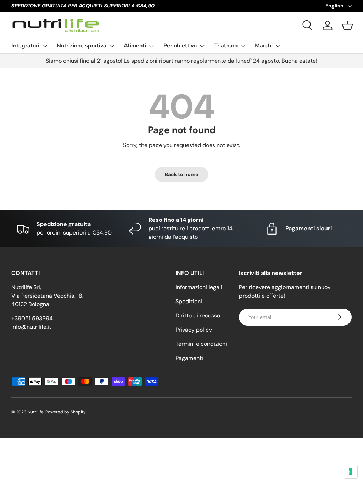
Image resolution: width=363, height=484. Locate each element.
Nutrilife (36, 412)
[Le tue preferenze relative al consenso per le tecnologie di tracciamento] (350, 471)
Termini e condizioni (201, 344)
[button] (347, 25)
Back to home (181, 174)
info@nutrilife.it (31, 327)
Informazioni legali (198, 287)
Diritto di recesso (197, 315)
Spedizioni (188, 301)
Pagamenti (189, 358)
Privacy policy (193, 329)
